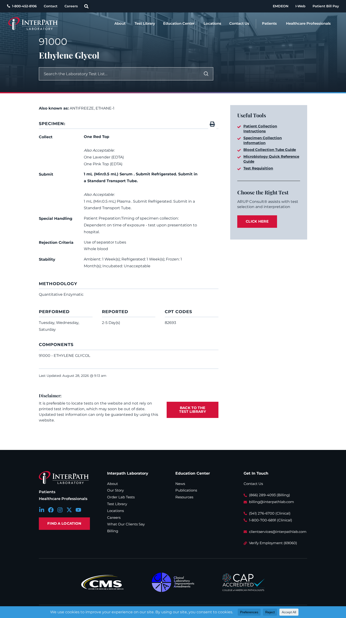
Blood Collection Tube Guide (269, 149)
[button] (86, 6)
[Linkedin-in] (41, 510)
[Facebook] (51, 510)
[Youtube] (78, 510)
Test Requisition (258, 168)
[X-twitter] (69, 510)
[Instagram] (60, 510)
